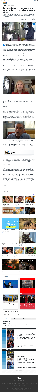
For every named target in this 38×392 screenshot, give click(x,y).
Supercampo (32, 383)
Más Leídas (5, 328)
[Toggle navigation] (1, 2)
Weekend (23, 383)
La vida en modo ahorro (11, 153)
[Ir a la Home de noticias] (19, 378)
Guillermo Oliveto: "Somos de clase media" (11, 314)
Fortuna (15, 383)
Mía (16, 385)
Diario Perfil (3, 383)
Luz (13, 385)
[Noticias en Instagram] (14, 380)
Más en (4, 276)
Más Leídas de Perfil (7, 349)
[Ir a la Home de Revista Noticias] (4, 2)
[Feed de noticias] (21, 380)
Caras (7, 383)
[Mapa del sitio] (23, 380)
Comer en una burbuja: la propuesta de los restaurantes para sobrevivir (16, 312)
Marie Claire (11, 383)
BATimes (23, 385)
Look (36, 383)
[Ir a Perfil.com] (36, 0)
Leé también (11, 151)
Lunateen (19, 385)
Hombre (19, 383)
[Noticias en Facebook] (16, 380)
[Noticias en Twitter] (18, 380)
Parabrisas (27, 383)
